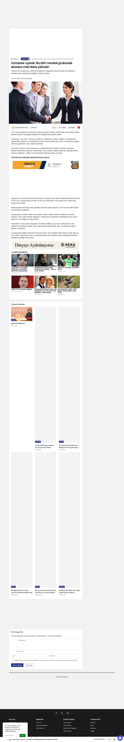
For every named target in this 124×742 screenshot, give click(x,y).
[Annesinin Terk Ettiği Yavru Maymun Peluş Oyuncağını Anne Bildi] (69, 379)
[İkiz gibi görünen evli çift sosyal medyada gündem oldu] (21, 524)
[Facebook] (56, 713)
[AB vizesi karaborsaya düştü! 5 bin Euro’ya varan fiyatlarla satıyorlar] (45, 524)
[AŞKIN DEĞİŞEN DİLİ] (21, 379)
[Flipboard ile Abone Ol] (34, 127)
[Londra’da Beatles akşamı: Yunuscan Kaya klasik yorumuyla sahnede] (45, 379)
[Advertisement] (62, 14)
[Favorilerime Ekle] (78, 127)
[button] (99, 739)
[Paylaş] (113, 739)
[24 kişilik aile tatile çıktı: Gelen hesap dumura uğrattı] (69, 524)
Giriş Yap (29, 665)
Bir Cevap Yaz (17, 632)
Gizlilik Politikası (9, 735)
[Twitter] (62, 713)
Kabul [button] (22, 735)
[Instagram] (68, 713)
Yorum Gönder (17, 665)
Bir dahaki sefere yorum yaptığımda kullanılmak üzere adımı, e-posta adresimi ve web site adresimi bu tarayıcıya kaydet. (45, 660)
